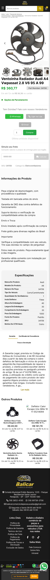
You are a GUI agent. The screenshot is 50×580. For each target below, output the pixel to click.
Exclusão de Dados (15, 547)
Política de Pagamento (15, 538)
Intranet (35, 553)
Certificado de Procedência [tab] (29, 336)
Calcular (43, 157)
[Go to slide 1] (20, 65)
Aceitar (34, 576)
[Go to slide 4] (26, 65)
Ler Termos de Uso (20, 576)
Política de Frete (15, 534)
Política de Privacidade (15, 524)
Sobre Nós (35, 550)
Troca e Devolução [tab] (24, 343)
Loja (7, 14)
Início (3, 14)
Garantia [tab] (12, 336)
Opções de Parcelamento (16, 100)
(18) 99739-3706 (35, 500)
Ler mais (25, 389)
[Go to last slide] (5, 43)
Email (26, 125)
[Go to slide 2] (22, 65)
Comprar (29, 132)
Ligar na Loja (36, 116)
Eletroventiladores (17, 15)
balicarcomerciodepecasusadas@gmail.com (26, 504)
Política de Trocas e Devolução (15, 543)
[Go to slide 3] (24, 65)
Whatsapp (16, 116)
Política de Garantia (15, 528)
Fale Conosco (35, 547)
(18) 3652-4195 (16, 500)
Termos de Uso (15, 531)
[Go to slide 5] (27, 65)
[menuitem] (6, 72)
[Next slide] (45, 43)
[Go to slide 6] (29, 65)
